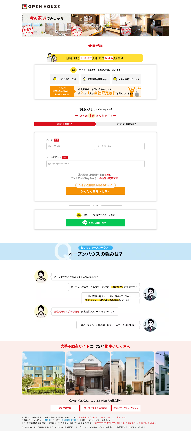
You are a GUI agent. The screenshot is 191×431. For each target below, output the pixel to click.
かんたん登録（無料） (95, 191)
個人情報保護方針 (69, 420)
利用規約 (48, 420)
